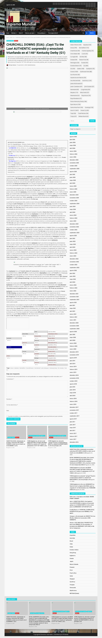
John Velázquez (45, 368)
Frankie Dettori (75, 65)
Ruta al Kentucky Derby (78, 101)
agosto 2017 (73, 419)
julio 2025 (72, 174)
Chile (71, 544)
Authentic (30, 176)
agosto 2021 (73, 302)
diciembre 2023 (74, 224)
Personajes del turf (53, 33)
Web (7, 410)
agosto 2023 (73, 235)
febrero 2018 (73, 401)
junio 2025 (72, 177)
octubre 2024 (73, 200)
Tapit (73, 113)
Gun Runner (75, 74)
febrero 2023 (73, 253)
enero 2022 (73, 291)
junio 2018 (72, 390)
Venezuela (73, 587)
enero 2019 (73, 372)
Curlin (85, 54)
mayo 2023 (73, 244)
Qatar (71, 576)
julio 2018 (72, 387)
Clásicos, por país (29, 33)
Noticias (13, 33)
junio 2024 (72, 206)
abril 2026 (72, 148)
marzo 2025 (73, 186)
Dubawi (73, 60)
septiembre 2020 (74, 328)
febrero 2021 (73, 317)
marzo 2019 (73, 366)
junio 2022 (72, 276)
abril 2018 (72, 395)
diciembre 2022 (74, 259)
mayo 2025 (73, 180)
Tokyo (73, 116)
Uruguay (72, 584)
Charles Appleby (87, 51)
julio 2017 (72, 422)
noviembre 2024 (74, 197)
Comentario (10, 379)
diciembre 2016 (74, 442)
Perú (71, 570)
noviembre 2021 (74, 296)
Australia (72, 538)
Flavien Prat (83, 60)
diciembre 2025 (74, 160)
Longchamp (85, 89)
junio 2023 (72, 241)
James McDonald (76, 83)
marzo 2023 (73, 250)
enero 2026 (73, 157)
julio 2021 (72, 305)
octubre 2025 (73, 165)
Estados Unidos (10, 40)
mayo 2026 (73, 145)
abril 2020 (72, 340)
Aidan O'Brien (75, 45)
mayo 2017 (73, 427)
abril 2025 (72, 183)
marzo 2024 (73, 215)
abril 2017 (72, 430)
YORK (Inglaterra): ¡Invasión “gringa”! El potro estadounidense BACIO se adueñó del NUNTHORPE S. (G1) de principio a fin (58, 432)
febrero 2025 (73, 189)
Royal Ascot (86, 95)
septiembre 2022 (74, 267)
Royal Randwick (75, 98)
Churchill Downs (17, 144)
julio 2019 (72, 360)
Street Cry (85, 110)
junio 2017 (72, 424)
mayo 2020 (73, 337)
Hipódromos (73, 590)
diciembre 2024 (74, 195)
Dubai (71, 547)
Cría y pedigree (41, 33)
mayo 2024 (73, 209)
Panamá (72, 567)
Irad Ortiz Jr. (86, 80)
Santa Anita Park (76, 107)
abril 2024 (72, 212)
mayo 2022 (73, 279)
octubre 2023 (73, 229)
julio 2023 (72, 238)
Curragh (74, 57)
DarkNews (57, 634)
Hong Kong (73, 552)
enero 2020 (73, 349)
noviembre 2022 (74, 261)
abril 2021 (72, 311)
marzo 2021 (73, 314)
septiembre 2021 (74, 299)
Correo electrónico (12, 405)
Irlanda (72, 558)
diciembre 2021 (74, 293)
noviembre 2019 (74, 355)
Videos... (92, 33)
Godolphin (90, 68)
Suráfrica (72, 581)
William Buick (83, 116)
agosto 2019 (73, 358)
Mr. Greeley (48, 148)
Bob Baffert (51, 149)
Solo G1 (74, 110)
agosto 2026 (73, 136)
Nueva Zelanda (74, 564)
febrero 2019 (73, 369)
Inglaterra (42, 435)
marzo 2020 (73, 343)
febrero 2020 (73, 346)
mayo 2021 (73, 308)
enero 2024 (73, 221)
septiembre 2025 (74, 168)
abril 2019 (72, 363)
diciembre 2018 (74, 375)
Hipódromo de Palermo (78, 77)
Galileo (80, 68)
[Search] (83, 33)
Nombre (9, 399)
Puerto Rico (73, 573)
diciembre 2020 (74, 323)
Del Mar (83, 57)
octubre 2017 (73, 413)
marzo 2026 (73, 151)
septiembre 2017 (74, 416)
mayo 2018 (73, 392)
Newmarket (74, 95)
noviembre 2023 (74, 227)
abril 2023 (72, 247)
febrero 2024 (73, 218)
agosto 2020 (73, 331)
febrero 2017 (73, 436)
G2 (86, 65)
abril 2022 (72, 282)
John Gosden (89, 86)
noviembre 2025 (74, 163)
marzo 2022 (73, 285)
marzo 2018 (73, 398)
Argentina (72, 535)
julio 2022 (72, 273)
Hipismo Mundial (21, 24)
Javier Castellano (76, 86)
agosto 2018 (73, 384)
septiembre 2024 (74, 203)
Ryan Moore (75, 104)
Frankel (84, 62)
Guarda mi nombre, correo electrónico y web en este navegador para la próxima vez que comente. (35, 416)
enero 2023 (73, 256)
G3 (72, 68)
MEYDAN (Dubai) (74, 593)
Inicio (7, 33)
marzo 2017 (73, 433)
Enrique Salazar (12, 65)
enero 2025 (73, 192)
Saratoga (89, 107)
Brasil (71, 541)
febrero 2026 (73, 154)
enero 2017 (73, 439)
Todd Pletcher (83, 113)
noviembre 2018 (74, 378)
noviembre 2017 (74, 410)
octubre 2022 (73, 264)
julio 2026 (72, 139)
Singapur (72, 579)
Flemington (74, 62)
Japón (71, 561)
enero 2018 (73, 404)
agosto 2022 (73, 270)
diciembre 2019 (74, 352)
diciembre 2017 (74, 407)
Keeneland (74, 89)
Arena (31, 146)
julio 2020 (72, 334)
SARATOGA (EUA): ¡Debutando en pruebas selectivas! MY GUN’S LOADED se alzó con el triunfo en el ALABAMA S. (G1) (16, 432)
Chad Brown (75, 51)
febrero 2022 (73, 288)
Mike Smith (84, 92)
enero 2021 (73, 320)
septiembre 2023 (74, 232)
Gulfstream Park (86, 71)
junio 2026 (72, 142)
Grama (74, 71)
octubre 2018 (73, 381)
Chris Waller (75, 54)
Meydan (74, 92)
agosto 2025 (73, 171)
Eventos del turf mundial (34, 435)
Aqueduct (87, 45)
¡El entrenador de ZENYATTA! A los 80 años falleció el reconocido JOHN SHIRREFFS (82, 517)
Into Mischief (34, 148)
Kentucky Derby (23, 178)
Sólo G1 (21, 33)
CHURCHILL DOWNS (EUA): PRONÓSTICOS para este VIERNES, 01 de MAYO (82, 511)
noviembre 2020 (74, 325)
